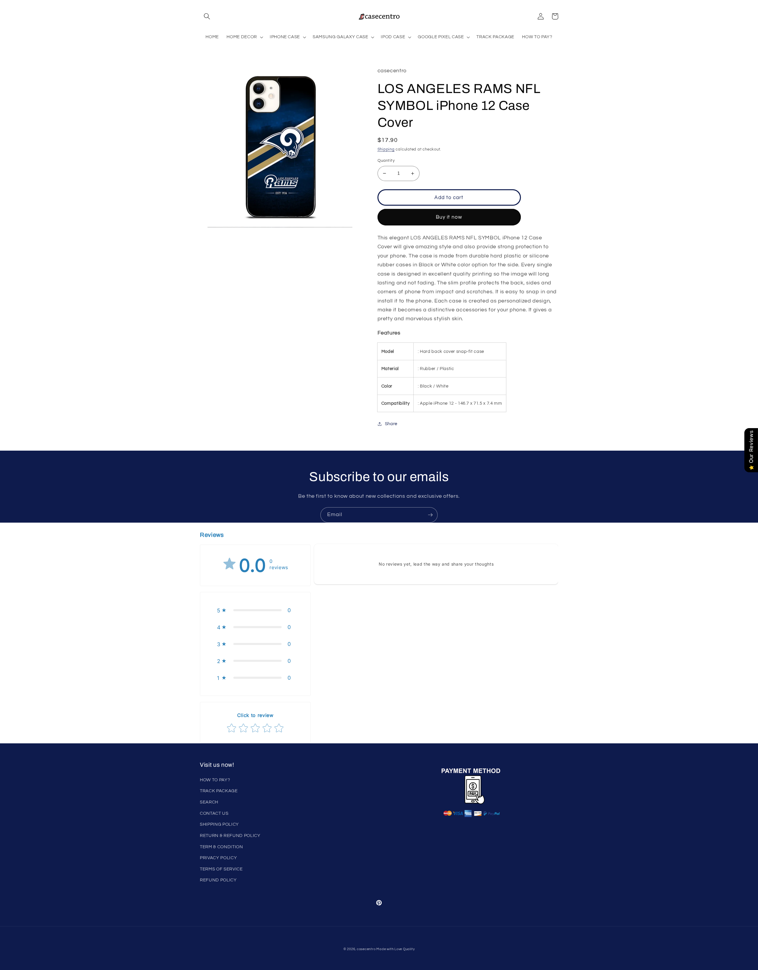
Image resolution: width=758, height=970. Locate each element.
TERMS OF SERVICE (221, 869)
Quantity (386, 160)
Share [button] (391, 423)
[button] (207, 16)
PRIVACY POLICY (218, 857)
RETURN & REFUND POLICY (230, 835)
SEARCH (209, 802)
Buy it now (449, 217)
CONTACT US (214, 813)
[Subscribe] (430, 515)
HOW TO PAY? (215, 779)
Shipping (386, 149)
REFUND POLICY (218, 880)
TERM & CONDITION (221, 846)
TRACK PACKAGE (219, 790)
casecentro (366, 949)
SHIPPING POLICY (219, 824)
